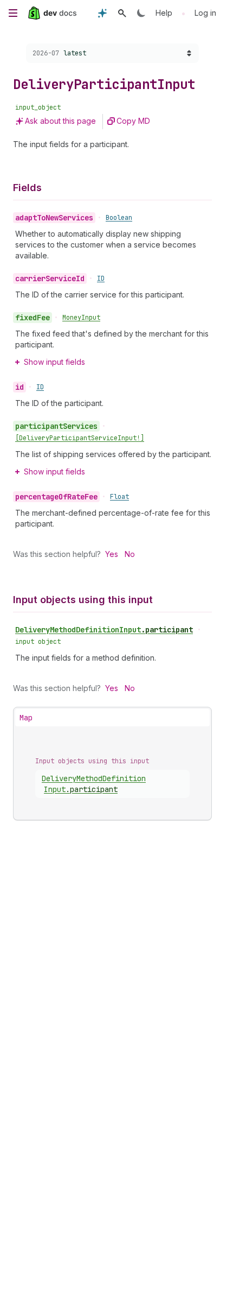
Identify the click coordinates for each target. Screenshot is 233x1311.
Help (164, 12)
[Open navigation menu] (13, 13)
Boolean (119, 217)
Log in (205, 12)
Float (119, 496)
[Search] (121, 13)
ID (101, 278)
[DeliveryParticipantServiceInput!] (79, 438)
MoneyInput (81, 317)
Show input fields (54, 361)
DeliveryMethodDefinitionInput (104, 630)
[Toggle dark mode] (141, 13)
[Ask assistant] (102, 13)
